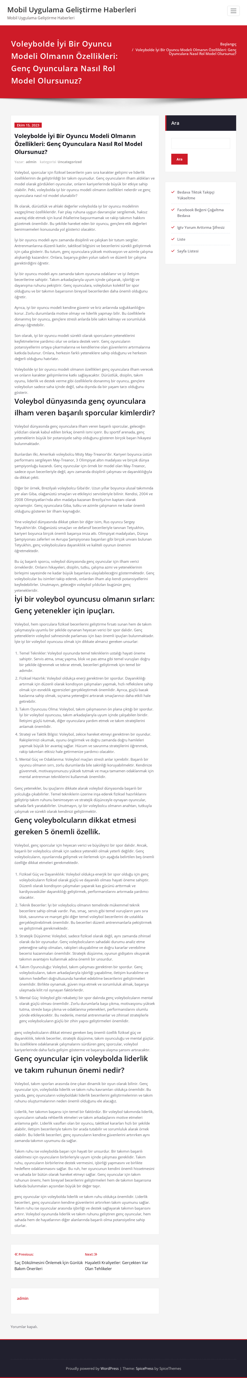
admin (31, 162)
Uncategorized (70, 162)
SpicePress (144, 1368)
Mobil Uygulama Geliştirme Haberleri (71, 9)
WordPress (110, 1368)
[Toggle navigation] (233, 11)
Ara (175, 123)
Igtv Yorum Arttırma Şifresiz (201, 227)
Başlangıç (228, 44)
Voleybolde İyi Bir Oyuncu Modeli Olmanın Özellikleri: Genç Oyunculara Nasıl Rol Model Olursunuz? (186, 51)
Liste (181, 239)
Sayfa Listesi (188, 251)
